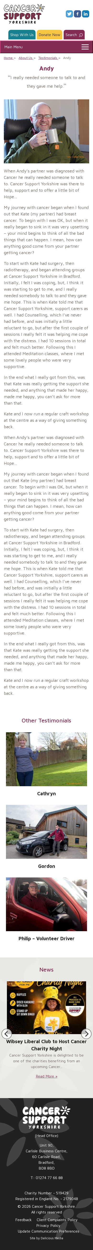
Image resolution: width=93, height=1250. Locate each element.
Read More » (46, 1076)
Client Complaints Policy (57, 1220)
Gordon (46, 866)
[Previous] (6, 1034)
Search (72, 34)
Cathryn (46, 793)
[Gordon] (46, 832)
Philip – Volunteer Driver (47, 938)
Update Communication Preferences (48, 1231)
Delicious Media (52, 1238)
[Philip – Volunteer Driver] (46, 904)
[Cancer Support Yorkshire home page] (24, 13)
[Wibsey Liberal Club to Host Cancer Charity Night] (46, 1007)
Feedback (23, 1220)
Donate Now (49, 34)
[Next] (86, 1034)
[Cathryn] (46, 759)
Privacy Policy (48, 1225)
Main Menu (13, 47)
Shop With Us (22, 34)
